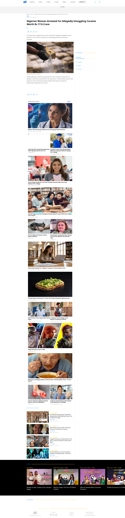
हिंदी (84, 2)
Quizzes (56, 2)
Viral (32, 14)
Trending (32, 2)
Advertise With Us (90, 512)
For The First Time (60, 467)
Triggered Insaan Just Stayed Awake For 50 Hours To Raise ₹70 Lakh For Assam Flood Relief (61, 440)
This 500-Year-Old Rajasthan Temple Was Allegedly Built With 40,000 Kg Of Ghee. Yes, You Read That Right (61, 416)
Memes (64, 2)
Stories (48, 2)
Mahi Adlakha (52, 419)
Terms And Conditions (90, 515)
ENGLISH (81, 2)
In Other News (53, 426)
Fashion (30, 467)
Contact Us (71, 513)
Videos (40, 2)
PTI (27, 28)
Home (28, 14)
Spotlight (73, 2)
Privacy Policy (90, 513)
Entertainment (53, 413)
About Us (71, 512)
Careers (71, 515)
